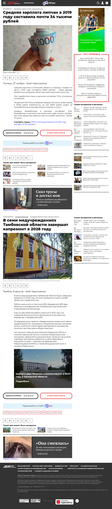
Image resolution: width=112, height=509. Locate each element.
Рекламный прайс (24, 466)
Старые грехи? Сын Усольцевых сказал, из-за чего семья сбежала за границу (95, 222)
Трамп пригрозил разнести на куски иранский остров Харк (95, 179)
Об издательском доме (89, 466)
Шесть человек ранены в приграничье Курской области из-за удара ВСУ (91, 95)
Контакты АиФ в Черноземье (42, 466)
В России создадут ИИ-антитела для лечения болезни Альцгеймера (95, 171)
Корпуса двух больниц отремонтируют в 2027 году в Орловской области (43, 375)
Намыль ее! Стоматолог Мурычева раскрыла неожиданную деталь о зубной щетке (95, 138)
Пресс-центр (74, 466)
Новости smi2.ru (10, 210)
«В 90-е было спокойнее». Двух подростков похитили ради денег (94, 115)
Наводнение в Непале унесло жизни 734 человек (95, 157)
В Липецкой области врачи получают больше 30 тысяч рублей (21, 181)
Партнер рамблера (48, 500)
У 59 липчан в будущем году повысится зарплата (22, 166)
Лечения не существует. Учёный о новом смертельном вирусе (94, 144)
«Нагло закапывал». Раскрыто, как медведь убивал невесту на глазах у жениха (95, 123)
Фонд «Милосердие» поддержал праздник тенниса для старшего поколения (91, 86)
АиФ (18, 72)
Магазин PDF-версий (56, 468)
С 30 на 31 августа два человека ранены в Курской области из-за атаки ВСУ (91, 78)
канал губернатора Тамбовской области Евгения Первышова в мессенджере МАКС (31, 280)
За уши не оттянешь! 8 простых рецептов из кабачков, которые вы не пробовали (96, 258)
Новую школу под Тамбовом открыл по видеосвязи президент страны (58, 430)
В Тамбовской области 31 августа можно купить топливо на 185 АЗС (91, 69)
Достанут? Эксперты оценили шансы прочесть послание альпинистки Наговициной (96, 229)
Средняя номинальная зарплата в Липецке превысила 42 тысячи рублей (58, 167)
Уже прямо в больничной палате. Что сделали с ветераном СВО (95, 186)
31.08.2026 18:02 (8, 217)
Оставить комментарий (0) (56, 133)
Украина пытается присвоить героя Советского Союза (95, 164)
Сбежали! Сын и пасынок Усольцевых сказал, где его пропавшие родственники (96, 251)
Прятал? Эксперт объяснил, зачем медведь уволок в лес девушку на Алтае (95, 109)
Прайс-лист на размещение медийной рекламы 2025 (86, 468)
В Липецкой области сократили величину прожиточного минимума (58, 174)
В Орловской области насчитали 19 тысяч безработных (23, 173)
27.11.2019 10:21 (7, 9)
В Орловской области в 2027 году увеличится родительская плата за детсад (24, 430)
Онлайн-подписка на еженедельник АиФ (32, 468)
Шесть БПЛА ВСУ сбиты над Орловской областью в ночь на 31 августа (91, 60)
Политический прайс (25, 471)
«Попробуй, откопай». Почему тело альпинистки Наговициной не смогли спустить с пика (95, 236)
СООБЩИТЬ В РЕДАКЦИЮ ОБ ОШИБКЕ (47, 471)
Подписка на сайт (61, 466)
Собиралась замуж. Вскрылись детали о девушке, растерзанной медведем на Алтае (94, 244)
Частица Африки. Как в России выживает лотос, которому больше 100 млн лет (95, 130)
